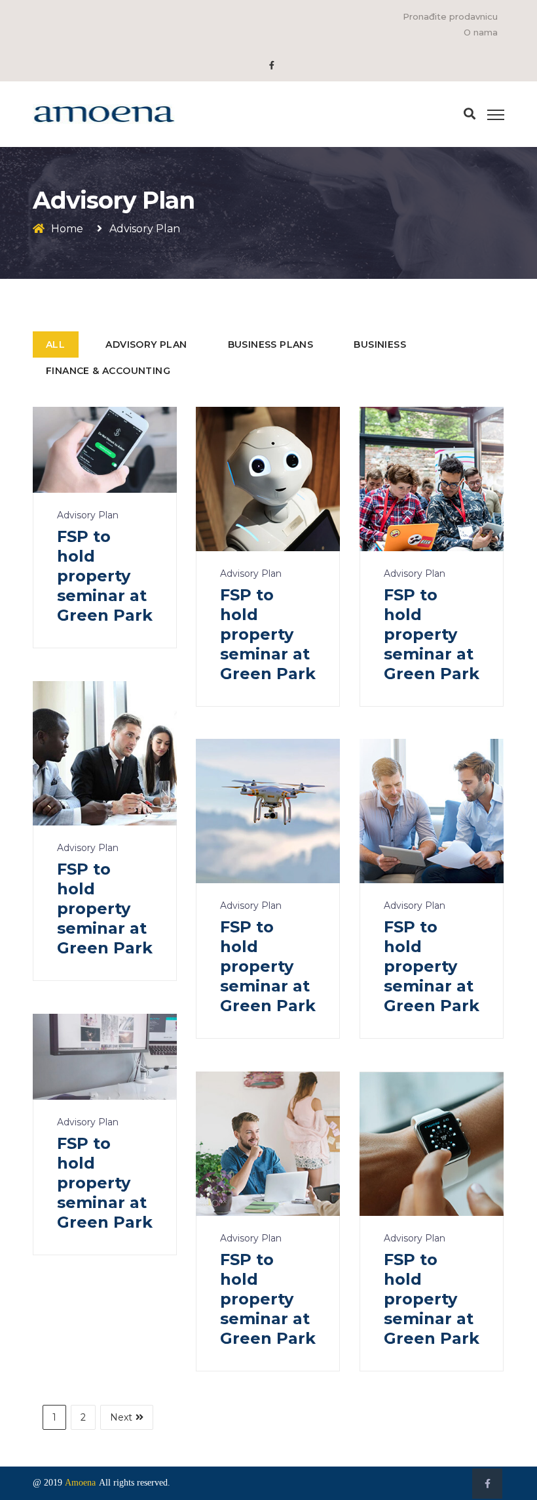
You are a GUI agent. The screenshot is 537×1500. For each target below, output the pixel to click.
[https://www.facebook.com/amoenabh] (271, 65)
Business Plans (271, 344)
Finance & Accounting (108, 371)
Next (121, 1417)
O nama (481, 32)
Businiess (380, 344)
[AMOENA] (104, 113)
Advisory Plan (146, 344)
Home (67, 228)
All (55, 344)
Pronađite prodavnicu (450, 16)
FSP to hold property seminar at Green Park (105, 576)
